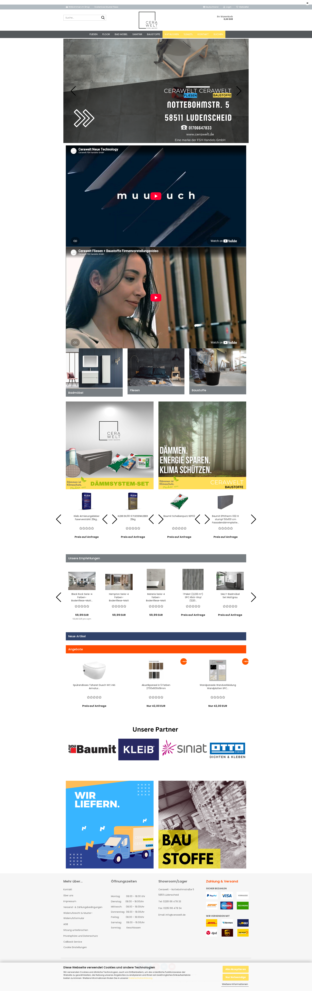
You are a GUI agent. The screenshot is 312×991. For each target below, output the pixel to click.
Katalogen (172, 34)
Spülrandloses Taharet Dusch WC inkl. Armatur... (94, 686)
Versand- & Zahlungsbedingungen (82, 907)
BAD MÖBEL (121, 34)
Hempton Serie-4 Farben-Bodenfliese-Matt (119, 597)
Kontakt (203, 34)
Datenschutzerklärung (140, 978)
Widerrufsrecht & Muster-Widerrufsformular (78, 915)
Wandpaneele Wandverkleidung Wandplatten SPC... (218, 686)
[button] (211, 7)
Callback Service (72, 941)
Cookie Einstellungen (75, 947)
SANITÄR (137, 34)
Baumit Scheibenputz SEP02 (179, 516)
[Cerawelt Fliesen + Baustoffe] (148, 20)
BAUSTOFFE (153, 34)
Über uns (68, 895)
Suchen (218, 34)
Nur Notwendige (236, 977)
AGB (65, 924)
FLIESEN (94, 34)
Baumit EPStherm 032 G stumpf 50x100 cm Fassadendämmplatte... (225, 519)
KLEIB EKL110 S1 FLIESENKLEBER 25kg (133, 517)
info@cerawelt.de (176, 914)
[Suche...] (103, 18)
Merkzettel (243, 7)
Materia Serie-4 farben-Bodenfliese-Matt (156, 597)
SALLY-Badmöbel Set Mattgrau (230, 595)
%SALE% (188, 34)
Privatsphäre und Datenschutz (80, 936)
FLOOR (106, 34)
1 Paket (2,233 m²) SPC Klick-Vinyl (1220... (193, 597)
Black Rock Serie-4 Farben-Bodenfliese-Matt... (82, 597)
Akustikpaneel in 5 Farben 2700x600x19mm (156, 686)
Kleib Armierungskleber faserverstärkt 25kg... (86, 517)
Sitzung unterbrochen (75, 930)
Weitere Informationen (235, 984)
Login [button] (228, 7)
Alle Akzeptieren (235, 969)
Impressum (69, 901)
